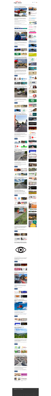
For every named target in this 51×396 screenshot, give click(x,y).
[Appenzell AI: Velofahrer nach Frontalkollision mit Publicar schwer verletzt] (20, 156)
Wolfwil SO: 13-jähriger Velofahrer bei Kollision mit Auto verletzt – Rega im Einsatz (20, 177)
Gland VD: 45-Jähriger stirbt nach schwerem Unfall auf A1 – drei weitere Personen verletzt (20, 31)
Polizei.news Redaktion (18, 366)
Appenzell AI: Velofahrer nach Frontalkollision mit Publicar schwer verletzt (20, 150)
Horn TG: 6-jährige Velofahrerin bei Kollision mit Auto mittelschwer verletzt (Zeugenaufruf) (20, 242)
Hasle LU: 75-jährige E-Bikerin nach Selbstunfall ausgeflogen (19, 327)
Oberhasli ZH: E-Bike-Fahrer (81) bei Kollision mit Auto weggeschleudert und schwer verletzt (20, 57)
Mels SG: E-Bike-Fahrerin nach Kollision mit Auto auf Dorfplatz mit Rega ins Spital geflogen (20, 355)
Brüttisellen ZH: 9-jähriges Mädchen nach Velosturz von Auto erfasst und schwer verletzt (20, 114)
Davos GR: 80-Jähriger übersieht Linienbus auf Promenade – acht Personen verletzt (20, 272)
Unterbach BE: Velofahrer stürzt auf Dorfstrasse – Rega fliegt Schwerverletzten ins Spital (20, 300)
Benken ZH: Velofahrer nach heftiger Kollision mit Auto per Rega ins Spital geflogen (20, 206)
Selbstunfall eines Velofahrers (17, 312)
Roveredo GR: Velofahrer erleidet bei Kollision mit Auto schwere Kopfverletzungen (20, 87)
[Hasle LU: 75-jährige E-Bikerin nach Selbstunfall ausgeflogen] (20, 333)
